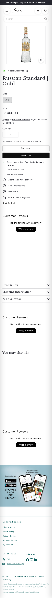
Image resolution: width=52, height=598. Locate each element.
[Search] (46, 19)
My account (7, 545)
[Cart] (45, 10)
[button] (8, 203)
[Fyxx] (17, 10)
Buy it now (26, 155)
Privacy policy (8, 527)
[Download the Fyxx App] (26, 486)
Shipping (17, 141)
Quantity (6, 129)
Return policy (8, 532)
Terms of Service (9, 540)
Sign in (5, 119)
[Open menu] (6, 10)
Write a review (25, 229)
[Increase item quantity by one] (16, 135)
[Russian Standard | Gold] (20, 378)
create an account (21, 119)
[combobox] (26, 19)
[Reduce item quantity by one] (5, 135)
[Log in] (38, 10)
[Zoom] (41, 60)
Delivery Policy (9, 536)
